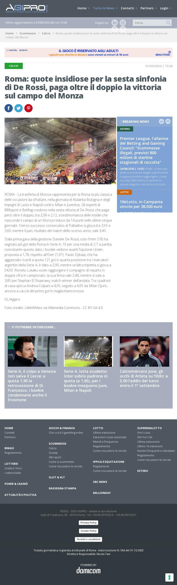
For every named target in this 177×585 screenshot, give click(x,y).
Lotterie (11, 464)
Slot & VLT (57, 477)
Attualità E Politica (20, 495)
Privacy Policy (88, 522)
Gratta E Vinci (13, 468)
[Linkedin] (114, 22)
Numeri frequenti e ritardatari (156, 451)
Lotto (98, 428)
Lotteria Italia (13, 473)
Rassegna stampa (62, 488)
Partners (147, 8)
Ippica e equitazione (108, 462)
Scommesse (28, 33)
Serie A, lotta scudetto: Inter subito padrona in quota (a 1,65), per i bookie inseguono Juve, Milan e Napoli (86, 381)
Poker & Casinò (16, 484)
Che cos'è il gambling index (66, 432)
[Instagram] (122, 22)
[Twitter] (122, 29)
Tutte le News (104, 8)
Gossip (53, 453)
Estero (142, 471)
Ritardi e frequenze (105, 442)
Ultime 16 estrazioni (150, 446)
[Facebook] (114, 29)
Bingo (9, 448)
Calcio (46, 33)
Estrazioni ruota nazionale (109, 437)
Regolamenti (101, 466)
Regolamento (13, 453)
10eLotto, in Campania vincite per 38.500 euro (141, 204)
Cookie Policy (88, 530)
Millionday (102, 493)
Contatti (128, 8)
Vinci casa (143, 432)
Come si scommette (61, 462)
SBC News (100, 482)
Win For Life (144, 437)
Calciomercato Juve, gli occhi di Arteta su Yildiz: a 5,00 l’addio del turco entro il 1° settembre (144, 378)
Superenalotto (149, 428)
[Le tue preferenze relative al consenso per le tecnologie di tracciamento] (169, 577)
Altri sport (55, 457)
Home (82, 8)
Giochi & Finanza (62, 428)
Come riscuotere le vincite (65, 466)
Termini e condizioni (88, 539)
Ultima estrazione (104, 432)
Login (164, 8)
